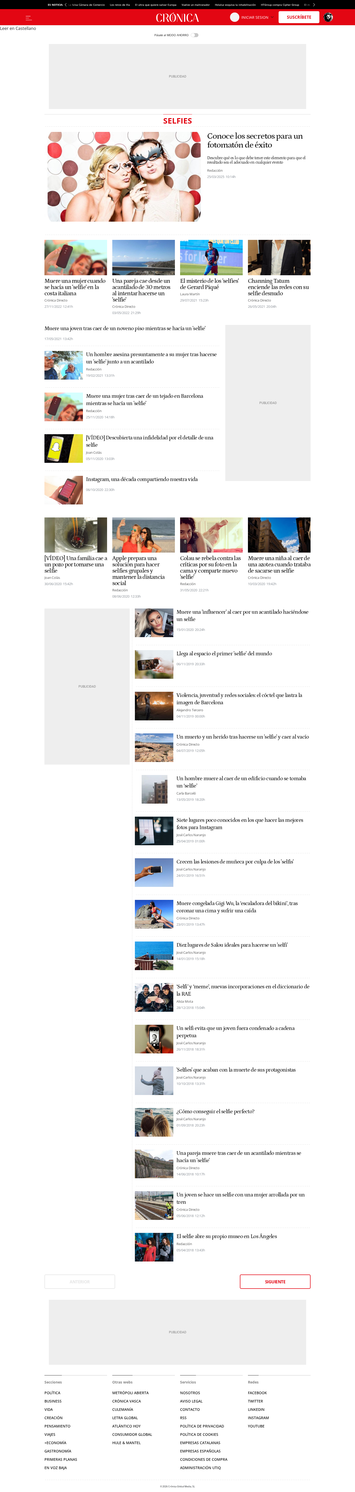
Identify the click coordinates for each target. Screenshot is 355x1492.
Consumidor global (132, 1434)
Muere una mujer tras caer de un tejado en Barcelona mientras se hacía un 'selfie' (144, 400)
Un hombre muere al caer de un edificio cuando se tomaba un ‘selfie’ (241, 782)
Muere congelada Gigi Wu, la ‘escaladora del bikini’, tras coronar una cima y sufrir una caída (237, 907)
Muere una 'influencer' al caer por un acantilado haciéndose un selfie (242, 616)
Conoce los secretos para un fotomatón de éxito (255, 141)
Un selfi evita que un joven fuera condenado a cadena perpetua (235, 1032)
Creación (53, 1417)
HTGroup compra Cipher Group (280, 4)
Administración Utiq (200, 1467)
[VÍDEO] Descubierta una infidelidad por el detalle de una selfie (149, 441)
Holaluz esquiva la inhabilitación (235, 4)
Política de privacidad (202, 1426)
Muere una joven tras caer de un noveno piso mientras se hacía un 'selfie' (124, 328)
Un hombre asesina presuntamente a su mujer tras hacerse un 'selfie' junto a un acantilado (151, 358)
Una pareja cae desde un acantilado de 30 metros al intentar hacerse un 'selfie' (141, 290)
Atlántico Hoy (126, 1426)
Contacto (190, 1409)
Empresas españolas (200, 1451)
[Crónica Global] (177, 17)
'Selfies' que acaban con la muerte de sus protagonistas (236, 1070)
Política (52, 1392)
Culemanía (122, 1409)
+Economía (55, 1442)
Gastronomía (57, 1451)
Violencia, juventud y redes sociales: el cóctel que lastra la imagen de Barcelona (239, 699)
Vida (48, 1409)
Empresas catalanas (200, 1442)
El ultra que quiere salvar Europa (155, 4)
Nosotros (190, 1392)
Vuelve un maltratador (196, 4)
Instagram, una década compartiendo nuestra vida (142, 479)
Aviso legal (191, 1401)
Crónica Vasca (126, 1401)
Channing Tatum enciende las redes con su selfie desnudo (278, 287)
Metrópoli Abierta (130, 1392)
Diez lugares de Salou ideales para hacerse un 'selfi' (231, 945)
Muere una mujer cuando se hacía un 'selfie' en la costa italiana (74, 287)
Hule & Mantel (126, 1442)
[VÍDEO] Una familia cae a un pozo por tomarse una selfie (75, 564)
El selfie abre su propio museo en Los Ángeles (226, 1236)
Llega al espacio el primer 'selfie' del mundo (224, 654)
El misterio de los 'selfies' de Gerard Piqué (209, 284)
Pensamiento (57, 1426)
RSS (183, 1417)
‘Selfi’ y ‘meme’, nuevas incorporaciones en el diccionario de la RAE (242, 990)
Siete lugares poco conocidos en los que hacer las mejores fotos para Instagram (239, 824)
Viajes (49, 1434)
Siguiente (275, 1282)
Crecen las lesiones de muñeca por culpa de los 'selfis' (235, 862)
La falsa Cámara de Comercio (86, 4)
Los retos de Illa (120, 4)
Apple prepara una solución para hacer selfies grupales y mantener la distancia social (138, 570)
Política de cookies (199, 1434)
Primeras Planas (60, 1459)
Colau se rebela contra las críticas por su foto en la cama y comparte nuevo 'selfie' (210, 567)
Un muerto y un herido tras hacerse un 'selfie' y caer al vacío (242, 737)
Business (53, 1401)
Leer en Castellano (18, 28)
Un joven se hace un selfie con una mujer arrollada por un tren (240, 1198)
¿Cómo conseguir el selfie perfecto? (215, 1112)
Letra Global (125, 1417)
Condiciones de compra (203, 1459)
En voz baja (55, 1467)
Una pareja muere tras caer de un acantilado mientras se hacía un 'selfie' (238, 1157)
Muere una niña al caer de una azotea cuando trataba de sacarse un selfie (279, 564)
